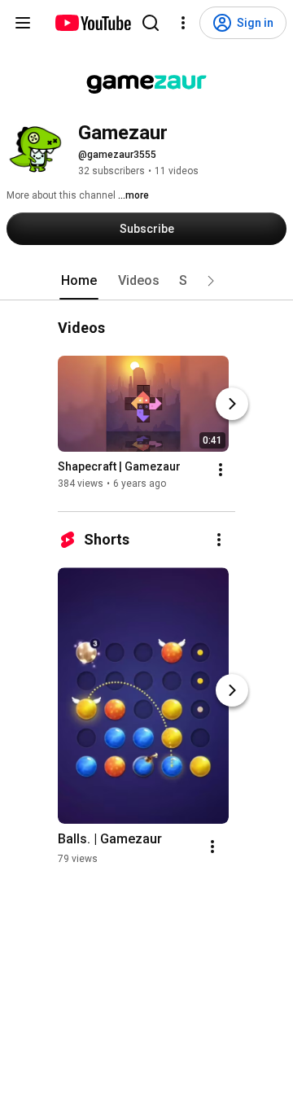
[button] (210, 280)
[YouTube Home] (92, 23)
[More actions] (220, 470)
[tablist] (146, 280)
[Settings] (183, 23)
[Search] (150, 23)
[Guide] (23, 23)
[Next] (232, 404)
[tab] (78, 280)
